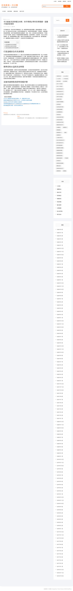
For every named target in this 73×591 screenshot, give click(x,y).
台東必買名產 (59, 119)
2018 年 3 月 (60, 522)
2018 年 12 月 (60, 497)
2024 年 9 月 (60, 292)
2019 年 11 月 (60, 462)
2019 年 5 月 (60, 481)
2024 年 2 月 (60, 314)
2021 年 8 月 (60, 396)
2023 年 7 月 (60, 336)
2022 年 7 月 (60, 361)
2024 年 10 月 (60, 289)
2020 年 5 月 (60, 443)
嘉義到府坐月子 (60, 124)
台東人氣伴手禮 (60, 94)
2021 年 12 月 (60, 384)
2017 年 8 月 (60, 544)
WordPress (69, 588)
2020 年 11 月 (60, 424)
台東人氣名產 (59, 96)
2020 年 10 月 (60, 428)
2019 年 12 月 (60, 459)
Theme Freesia (60, 588)
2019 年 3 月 (60, 487)
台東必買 (58, 114)
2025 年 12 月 (60, 248)
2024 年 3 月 (60, 311)
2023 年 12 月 (60, 321)
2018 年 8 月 (60, 509)
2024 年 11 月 (60, 286)
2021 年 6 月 (60, 402)
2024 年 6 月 (60, 302)
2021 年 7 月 (60, 399)
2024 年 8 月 (60, 295)
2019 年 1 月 (60, 494)
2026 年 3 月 (60, 239)
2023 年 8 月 (60, 333)
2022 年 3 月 (60, 374)
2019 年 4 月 (60, 484)
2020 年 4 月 (60, 446)
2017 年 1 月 (60, 566)
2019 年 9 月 (60, 469)
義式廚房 (59, 205)
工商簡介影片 (59, 137)
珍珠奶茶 (58, 160)
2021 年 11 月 (60, 387)
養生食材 (59, 214)
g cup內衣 (66, 76)
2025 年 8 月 (60, 261)
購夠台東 (58, 165)
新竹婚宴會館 (59, 145)
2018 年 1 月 (60, 528)
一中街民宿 (65, 78)
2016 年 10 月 (60, 576)
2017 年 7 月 (60, 547)
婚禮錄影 (58, 129)
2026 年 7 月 (60, 232)
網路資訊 (64, 1)
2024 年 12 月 (60, 283)
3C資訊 (55, 1)
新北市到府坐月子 (60, 140)
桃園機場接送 (59, 153)
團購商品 (59, 189)
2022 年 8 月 (60, 358)
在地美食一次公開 (9, 5)
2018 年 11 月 (60, 500)
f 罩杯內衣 (59, 76)
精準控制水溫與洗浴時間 (10, 46)
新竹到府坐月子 (60, 142)
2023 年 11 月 (60, 324)
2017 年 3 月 (60, 560)
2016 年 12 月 (60, 569)
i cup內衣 (58, 78)
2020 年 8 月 (60, 434)
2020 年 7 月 (60, 437)
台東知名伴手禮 (60, 122)
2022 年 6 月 (60, 365)
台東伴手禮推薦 (60, 101)
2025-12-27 (7, 19)
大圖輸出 (58, 127)
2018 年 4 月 (60, 519)
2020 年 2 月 (60, 453)
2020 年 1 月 (60, 456)
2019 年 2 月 (60, 491)
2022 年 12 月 (60, 346)
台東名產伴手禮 (60, 106)
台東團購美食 (59, 112)
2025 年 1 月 (60, 280)
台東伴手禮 (59, 99)
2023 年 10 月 (60, 327)
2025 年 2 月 (60, 276)
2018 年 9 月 (60, 506)
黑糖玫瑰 (58, 170)
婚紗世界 (69, 1)
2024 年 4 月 (60, 308)
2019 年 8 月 (60, 472)
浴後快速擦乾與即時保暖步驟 (11, 47)
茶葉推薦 (59, 208)
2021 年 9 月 (60, 393)
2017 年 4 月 (60, 557)
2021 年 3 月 (60, 412)
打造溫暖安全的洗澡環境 (10, 44)
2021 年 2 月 (60, 415)
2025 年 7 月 (60, 264)
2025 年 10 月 (60, 254)
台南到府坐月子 (60, 91)
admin (8, 26)
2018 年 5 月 (60, 516)
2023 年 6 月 (60, 339)
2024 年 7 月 (60, 298)
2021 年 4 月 (60, 409)
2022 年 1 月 (60, 380)
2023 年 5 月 (60, 343)
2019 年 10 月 (60, 465)
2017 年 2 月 (60, 563)
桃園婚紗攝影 (59, 150)
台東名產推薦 (59, 109)
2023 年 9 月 (60, 330)
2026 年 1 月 (60, 245)
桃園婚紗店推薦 (60, 147)
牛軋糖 (66, 158)
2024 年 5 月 (60, 305)
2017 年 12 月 (60, 532)
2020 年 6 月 (60, 440)
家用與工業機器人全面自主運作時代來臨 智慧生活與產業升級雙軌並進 (63, 60)
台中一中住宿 (59, 83)
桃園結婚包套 (59, 155)
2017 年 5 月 (60, 554)
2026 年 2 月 (60, 242)
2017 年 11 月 (60, 535)
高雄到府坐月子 (60, 168)
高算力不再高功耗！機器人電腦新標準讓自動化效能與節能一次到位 (63, 53)
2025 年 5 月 (60, 270)
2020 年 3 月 (60, 450)
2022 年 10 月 (60, 352)
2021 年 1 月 (60, 418)
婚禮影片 (65, 127)
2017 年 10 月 (60, 538)
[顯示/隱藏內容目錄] (16, 42)
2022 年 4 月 (60, 371)
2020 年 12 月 (60, 421)
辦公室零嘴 (59, 211)
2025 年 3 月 (60, 273)
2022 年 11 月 (60, 349)
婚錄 (65, 132)
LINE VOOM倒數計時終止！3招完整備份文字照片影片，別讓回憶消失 (62, 46)
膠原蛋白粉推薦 (60, 163)
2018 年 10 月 (60, 503)
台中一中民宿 (59, 86)
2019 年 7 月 (60, 475)
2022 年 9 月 (60, 355)
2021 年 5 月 (60, 406)
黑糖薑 (64, 170)
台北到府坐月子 (60, 88)
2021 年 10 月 (60, 390)
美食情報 (59, 1)
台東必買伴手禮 (60, 117)
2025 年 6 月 (60, 267)
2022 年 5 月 (60, 368)
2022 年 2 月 (60, 377)
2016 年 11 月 (60, 572)
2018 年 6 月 (60, 513)
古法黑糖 (65, 81)
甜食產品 (59, 195)
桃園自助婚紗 (59, 158)
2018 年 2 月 (60, 525)
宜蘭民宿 (58, 135)
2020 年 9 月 (60, 431)
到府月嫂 (58, 81)
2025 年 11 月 (60, 251)
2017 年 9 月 (60, 541)
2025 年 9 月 (60, 258)
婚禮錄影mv (59, 132)
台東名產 (58, 104)
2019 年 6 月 (60, 478)
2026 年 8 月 (60, 229)
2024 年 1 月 (60, 317)
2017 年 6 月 (60, 550)
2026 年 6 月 (60, 235)
